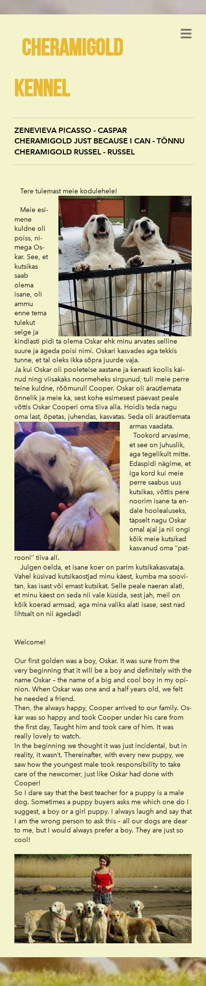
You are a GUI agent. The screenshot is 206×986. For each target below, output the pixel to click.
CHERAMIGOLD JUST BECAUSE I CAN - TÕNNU (99, 140)
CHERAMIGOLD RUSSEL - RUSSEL (74, 151)
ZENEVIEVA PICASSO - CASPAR (70, 130)
